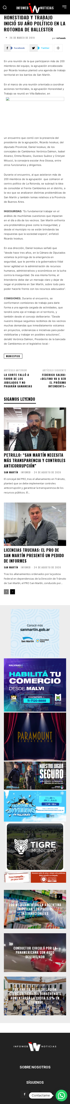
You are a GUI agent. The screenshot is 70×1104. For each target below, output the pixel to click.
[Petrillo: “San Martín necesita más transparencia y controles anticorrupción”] (35, 429)
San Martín (11, 472)
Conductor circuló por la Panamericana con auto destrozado (35, 952)
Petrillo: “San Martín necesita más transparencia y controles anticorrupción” (35, 460)
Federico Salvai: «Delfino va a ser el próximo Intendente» (53, 380)
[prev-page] (6, 591)
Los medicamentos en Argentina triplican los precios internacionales (35, 909)
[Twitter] (45, 1094)
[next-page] (12, 591)
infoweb (61, 38)
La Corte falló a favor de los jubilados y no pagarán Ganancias (18, 380)
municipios (13, 356)
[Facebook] (24, 1094)
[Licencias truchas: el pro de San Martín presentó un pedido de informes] (35, 524)
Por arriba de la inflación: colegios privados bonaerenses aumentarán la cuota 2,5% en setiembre (35, 996)
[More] (58, 48)
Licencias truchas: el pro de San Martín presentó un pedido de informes (34, 555)
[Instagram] (35, 1094)
